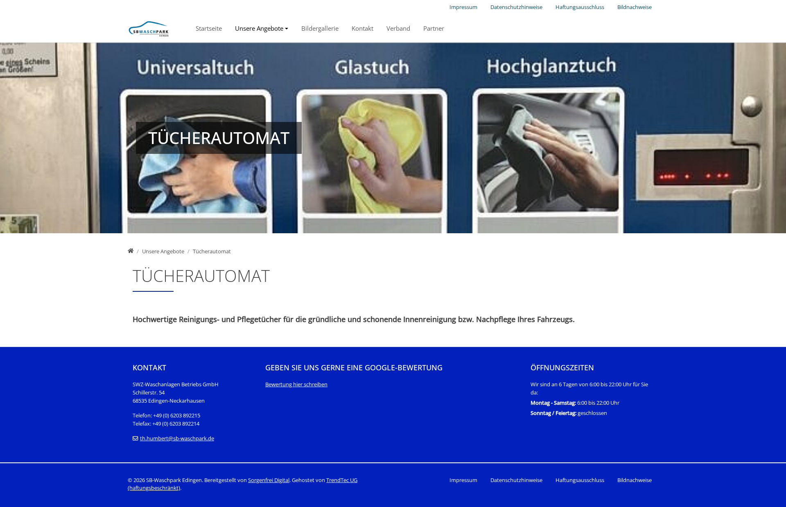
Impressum (463, 7)
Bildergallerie (320, 28)
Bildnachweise (634, 7)
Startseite (209, 28)
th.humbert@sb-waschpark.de (177, 438)
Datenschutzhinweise (516, 7)
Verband (398, 28)
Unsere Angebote (259, 28)
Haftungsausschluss (580, 7)
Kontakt (362, 28)
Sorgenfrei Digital (268, 480)
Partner (433, 28)
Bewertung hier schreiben (296, 384)
